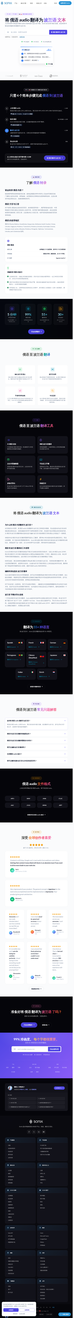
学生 (41, 1182)
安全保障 (42, 1298)
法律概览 (10, 1195)
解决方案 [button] (23, 3)
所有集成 (42, 1245)
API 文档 (10, 1236)
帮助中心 (22, 1089)
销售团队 (10, 1182)
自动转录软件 (11, 1148)
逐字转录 (10, 1154)
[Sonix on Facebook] (29, 1132)
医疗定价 (42, 1208)
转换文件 (39, 3)
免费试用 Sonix (65, 3)
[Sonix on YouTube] (44, 1132)
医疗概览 (42, 1195)
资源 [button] (31, 3)
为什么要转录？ (44, 1267)
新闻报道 (42, 1292)
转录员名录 (11, 1273)
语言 (9, 1258)
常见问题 (42, 1261)
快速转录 (10, 1151)
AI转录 (34, 1126)
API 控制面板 (11, 1239)
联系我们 (42, 1295)
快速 (42, 1126)
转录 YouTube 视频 (45, 1154)
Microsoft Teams (44, 1236)
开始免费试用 (54, 1049)
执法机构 (10, 1198)
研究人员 (42, 1173)
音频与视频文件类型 (13, 1261)
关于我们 (42, 1286)
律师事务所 (11, 1208)
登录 (55, 3)
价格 (45, 3)
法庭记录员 (11, 1214)
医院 (41, 1205)
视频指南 (34, 1089)
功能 (9, 1145)
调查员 (10, 1217)
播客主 (42, 1176)
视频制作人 (43, 1179)
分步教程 (42, 1264)
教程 (26, 1089)
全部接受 (11, 1310)
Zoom (41, 1233)
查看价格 (22, 37)
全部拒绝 (27, 1310)
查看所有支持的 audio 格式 (35, 815)
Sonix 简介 (10, 1267)
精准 (46, 1126)
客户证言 (10, 1292)
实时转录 (10, 1157)
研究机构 (10, 1179)
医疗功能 (42, 1198)
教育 (9, 1173)
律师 (9, 1211)
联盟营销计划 (11, 1242)
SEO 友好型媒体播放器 (46, 1148)
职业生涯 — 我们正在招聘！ (47, 1289)
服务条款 (41, 1314)
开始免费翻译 (35, 331)
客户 (9, 1289)
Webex (42, 1242)
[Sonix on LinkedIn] (39, 1132)
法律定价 (10, 1220)
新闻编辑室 (11, 1176)
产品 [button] (16, 3)
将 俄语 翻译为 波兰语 (58, 32)
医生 (41, 1201)
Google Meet (43, 1239)
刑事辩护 (10, 1205)
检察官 (10, 1201)
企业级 (10, 1170)
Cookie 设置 (49, 1314)
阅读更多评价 (35, 989)
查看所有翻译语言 (35, 686)
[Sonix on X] (34, 1132)
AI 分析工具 (43, 1145)
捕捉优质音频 (43, 1270)
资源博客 (10, 1270)
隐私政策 (15, 1313)
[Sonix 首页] (6, 3)
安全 (51, 1126)
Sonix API (10, 1233)
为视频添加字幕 (44, 1151)
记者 (41, 1170)
